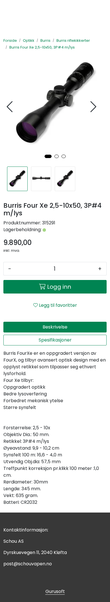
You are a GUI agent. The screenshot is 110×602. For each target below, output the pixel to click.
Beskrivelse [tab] (55, 327)
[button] (48, 156)
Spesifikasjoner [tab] (55, 340)
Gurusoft (55, 591)
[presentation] (10, 107)
